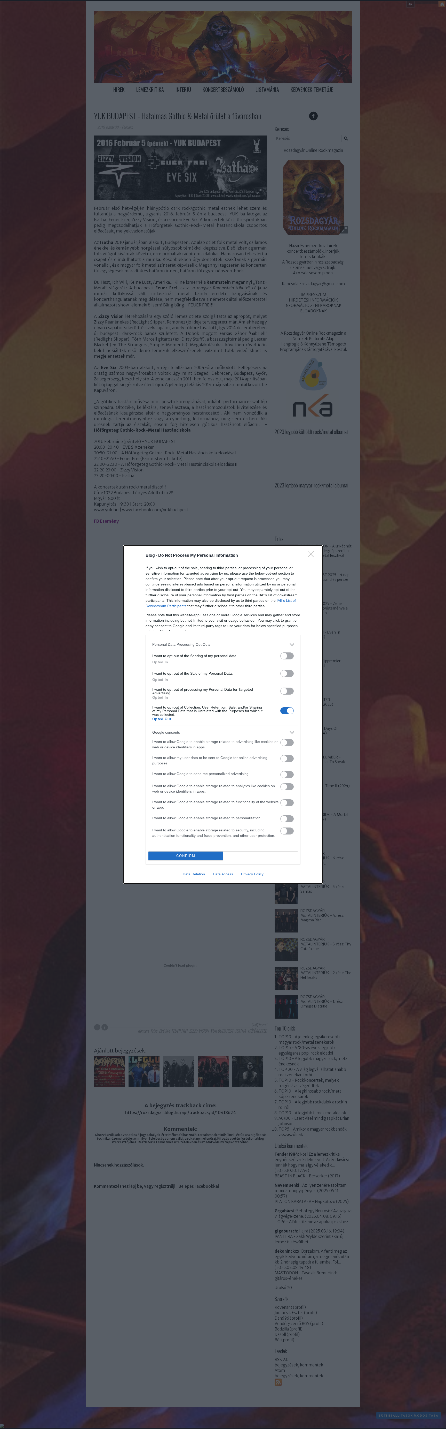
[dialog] (223, 715)
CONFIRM (185, 856)
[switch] (287, 655)
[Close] (312, 556)
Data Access (223, 874)
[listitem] (223, 644)
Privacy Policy (252, 874)
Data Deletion (194, 874)
